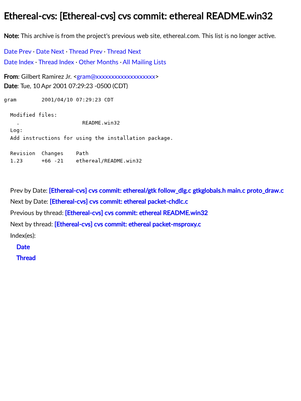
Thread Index (56, 62)
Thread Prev (85, 52)
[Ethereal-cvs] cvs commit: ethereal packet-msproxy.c (127, 224)
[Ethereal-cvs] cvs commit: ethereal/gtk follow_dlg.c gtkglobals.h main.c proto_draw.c (166, 191)
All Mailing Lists (144, 62)
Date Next (50, 52)
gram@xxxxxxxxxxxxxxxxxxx (116, 77)
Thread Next (124, 52)
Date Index (19, 62)
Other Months (98, 62)
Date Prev (17, 52)
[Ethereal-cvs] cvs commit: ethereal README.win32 (136, 213)
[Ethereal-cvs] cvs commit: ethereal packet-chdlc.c (119, 202)
